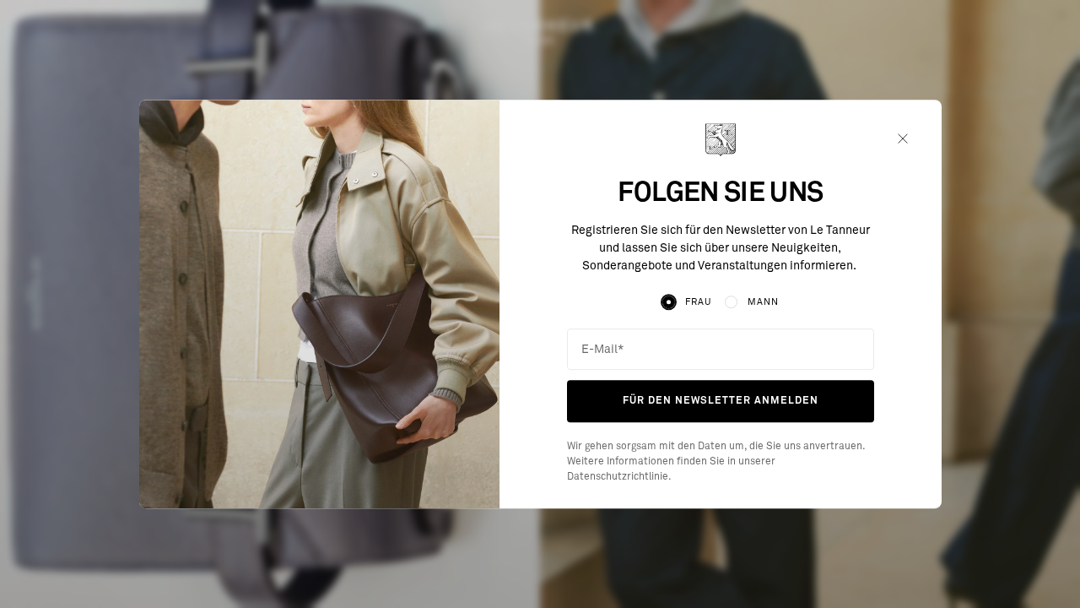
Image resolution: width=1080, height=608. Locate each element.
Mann (763, 302)
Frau (698, 302)
